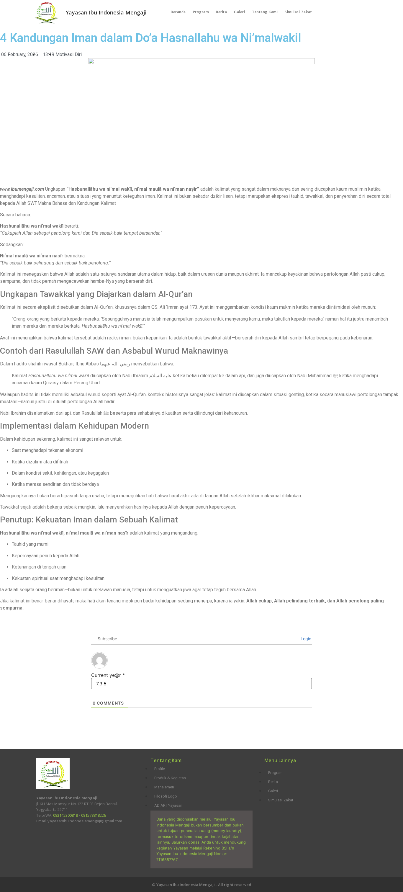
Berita (221, 11)
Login (305, 638)
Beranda (178, 11)
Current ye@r (108, 675)
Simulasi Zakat (298, 11)
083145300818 (65, 815)
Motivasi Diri (68, 54)
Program (201, 11)
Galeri (239, 11)
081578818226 (93, 815)
